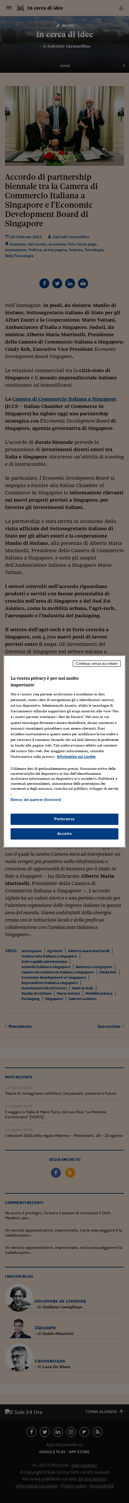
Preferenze (64, 819)
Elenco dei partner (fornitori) (36, 800)
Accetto (64, 834)
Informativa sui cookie (76, 756)
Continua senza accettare (97, 663)
